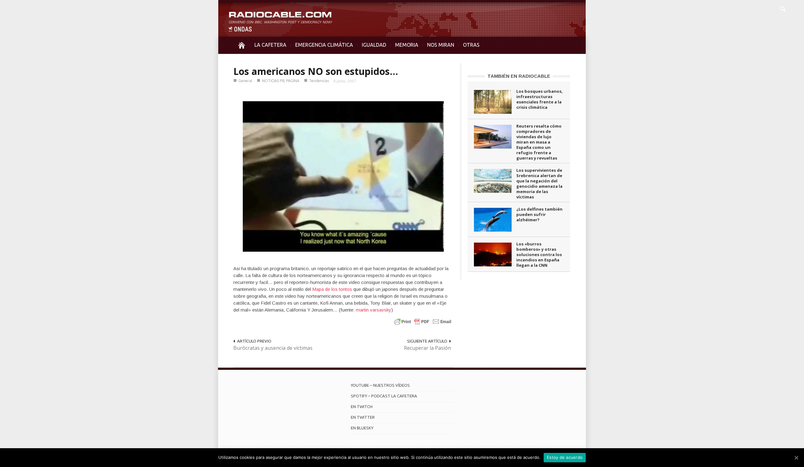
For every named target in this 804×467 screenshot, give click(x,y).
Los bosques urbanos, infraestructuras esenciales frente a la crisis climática (539, 99)
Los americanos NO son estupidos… (315, 71)
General (245, 81)
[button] (782, 8)
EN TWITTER (363, 417)
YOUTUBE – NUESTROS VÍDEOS (380, 385)
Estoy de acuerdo (565, 457)
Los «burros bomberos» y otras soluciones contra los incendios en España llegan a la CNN (539, 254)
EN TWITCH (361, 406)
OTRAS (471, 45)
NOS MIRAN (440, 45)
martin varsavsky (373, 309)
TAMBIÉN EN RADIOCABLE (518, 76)
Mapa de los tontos (332, 289)
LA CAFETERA (270, 45)
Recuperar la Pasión (427, 347)
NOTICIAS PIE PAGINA (280, 81)
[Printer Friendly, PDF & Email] (422, 321)
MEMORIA (406, 45)
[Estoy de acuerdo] (796, 457)
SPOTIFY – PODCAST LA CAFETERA (384, 396)
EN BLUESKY (362, 428)
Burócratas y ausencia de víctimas (272, 347)
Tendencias (319, 81)
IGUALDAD (374, 45)
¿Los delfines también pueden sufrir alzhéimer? (539, 214)
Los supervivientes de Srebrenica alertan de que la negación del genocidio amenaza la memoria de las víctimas (539, 183)
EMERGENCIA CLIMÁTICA (324, 45)
